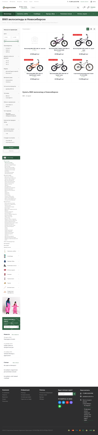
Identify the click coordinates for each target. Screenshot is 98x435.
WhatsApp (59, 406)
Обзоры (42, 399)
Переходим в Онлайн (9, 339)
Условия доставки (26, 397)
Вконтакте (59, 402)
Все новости (15, 334)
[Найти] (78, 7)
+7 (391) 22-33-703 (88, 393)
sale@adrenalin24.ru (88, 396)
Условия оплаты (25, 395)
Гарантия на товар (26, 399)
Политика (5, 401)
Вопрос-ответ (43, 395)
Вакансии (5, 397)
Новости (4, 395)
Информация (25, 390)
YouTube (67, 402)
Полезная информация (46, 392)
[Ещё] (93, 14)
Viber (71, 402)
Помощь (23, 392)
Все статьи (16, 362)
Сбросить (11, 151)
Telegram (63, 402)
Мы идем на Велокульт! (10, 365)
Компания (5, 390)
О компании (5, 392)
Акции (4, 399)
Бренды (42, 397)
